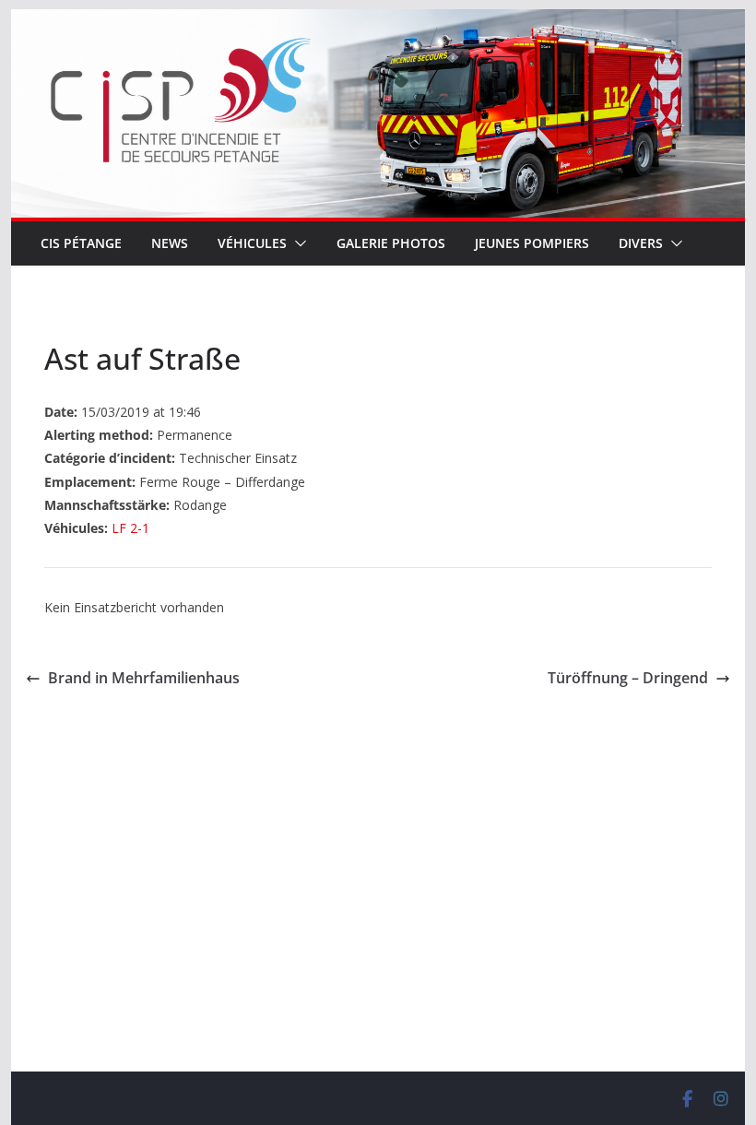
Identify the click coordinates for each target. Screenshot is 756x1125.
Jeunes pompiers (532, 243)
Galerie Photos (391, 243)
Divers (641, 243)
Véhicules (252, 243)
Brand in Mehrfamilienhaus (144, 678)
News (169, 243)
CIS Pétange (81, 243)
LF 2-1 (130, 528)
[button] (297, 243)
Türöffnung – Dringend (628, 678)
